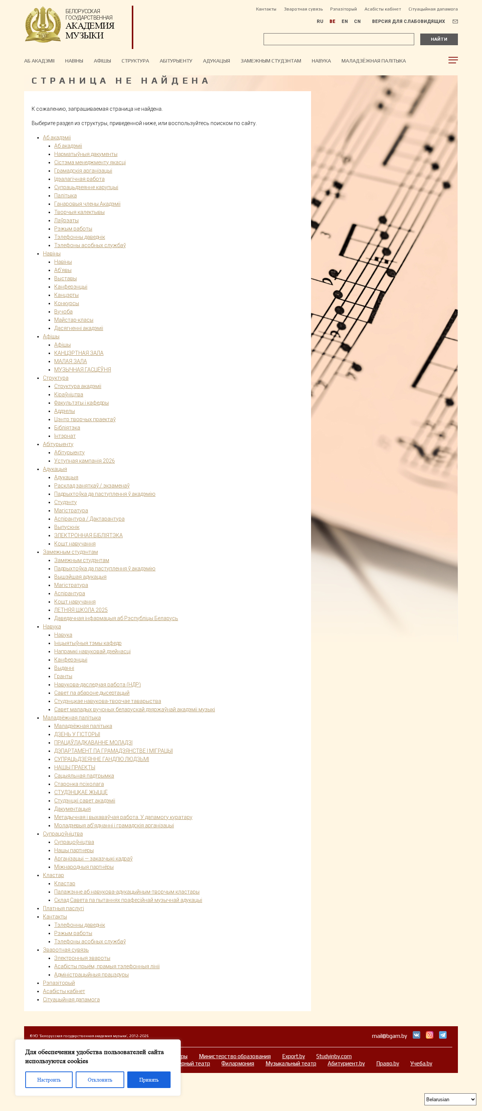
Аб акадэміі (39, 61)
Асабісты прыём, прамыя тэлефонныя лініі (107, 966)
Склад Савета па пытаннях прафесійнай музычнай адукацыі (128, 900)
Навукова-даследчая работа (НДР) (97, 685)
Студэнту (65, 502)
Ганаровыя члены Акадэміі (87, 204)
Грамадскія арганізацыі (83, 171)
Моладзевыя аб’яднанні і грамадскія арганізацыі (114, 825)
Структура (135, 61)
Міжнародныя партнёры (84, 867)
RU (320, 21)
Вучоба (63, 312)
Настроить (49, 1080)
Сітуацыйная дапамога (433, 9)
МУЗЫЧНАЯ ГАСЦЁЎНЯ (82, 370)
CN (357, 21)
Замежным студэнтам (271, 61)
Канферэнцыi (70, 287)
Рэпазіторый (343, 9)
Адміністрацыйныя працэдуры (91, 975)
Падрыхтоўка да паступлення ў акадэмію (105, 494)
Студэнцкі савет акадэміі (84, 801)
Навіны (63, 262)
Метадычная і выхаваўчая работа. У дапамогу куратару (123, 817)
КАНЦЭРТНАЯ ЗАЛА (79, 353)
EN (345, 21)
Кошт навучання (75, 544)
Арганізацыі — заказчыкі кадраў (93, 859)
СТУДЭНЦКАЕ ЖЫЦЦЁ (81, 792)
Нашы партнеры (74, 850)
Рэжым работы (73, 229)
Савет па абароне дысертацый (92, 693)
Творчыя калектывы (79, 212)
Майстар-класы (73, 320)
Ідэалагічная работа (79, 179)
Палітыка (65, 196)
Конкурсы (66, 303)
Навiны (74, 61)
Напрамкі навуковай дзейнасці (92, 651)
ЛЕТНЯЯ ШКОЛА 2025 (81, 610)
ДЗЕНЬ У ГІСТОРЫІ (77, 734)
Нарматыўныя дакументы (85, 154)
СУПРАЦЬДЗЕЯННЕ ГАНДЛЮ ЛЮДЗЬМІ (101, 759)
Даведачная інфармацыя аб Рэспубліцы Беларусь (116, 618)
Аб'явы (63, 270)
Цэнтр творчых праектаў (85, 419)
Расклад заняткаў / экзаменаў (92, 486)
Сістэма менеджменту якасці (90, 162)
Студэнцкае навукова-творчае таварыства (107, 701)
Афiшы (102, 61)
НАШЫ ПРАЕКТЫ (74, 767)
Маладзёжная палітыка (374, 61)
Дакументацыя (72, 809)
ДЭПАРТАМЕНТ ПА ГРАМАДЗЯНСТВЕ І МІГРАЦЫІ (113, 751)
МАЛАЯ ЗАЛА (70, 361)
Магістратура (71, 510)
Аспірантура (69, 593)
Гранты (63, 676)
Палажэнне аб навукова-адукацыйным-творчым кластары (127, 892)
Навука (321, 61)
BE (332, 21)
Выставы (65, 278)
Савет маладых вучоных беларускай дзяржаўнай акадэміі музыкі (134, 709)
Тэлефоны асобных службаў (90, 245)
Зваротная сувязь (303, 9)
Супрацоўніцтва (63, 834)
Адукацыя (216, 61)
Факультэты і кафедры (81, 403)
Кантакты (266, 9)
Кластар (53, 875)
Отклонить (100, 1080)
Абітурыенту (176, 61)
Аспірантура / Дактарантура (89, 519)
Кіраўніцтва (68, 394)
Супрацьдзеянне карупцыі (86, 187)
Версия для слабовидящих (408, 21)
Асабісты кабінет (383, 9)
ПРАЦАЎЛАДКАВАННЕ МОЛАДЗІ (93, 743)
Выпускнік (66, 527)
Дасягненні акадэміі (78, 328)
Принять (149, 1080)
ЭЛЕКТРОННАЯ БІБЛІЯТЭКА (88, 535)
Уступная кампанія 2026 (84, 461)
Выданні (64, 668)
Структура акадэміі (77, 386)
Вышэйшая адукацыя (80, 577)
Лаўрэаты (66, 220)
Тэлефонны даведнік (79, 237)
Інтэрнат (65, 436)
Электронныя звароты (82, 958)
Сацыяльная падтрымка (84, 776)
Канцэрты (66, 295)
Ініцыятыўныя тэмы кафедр (88, 643)
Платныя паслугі (63, 908)
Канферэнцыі (70, 660)
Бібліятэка (67, 428)
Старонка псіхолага (79, 784)
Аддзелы (64, 411)
